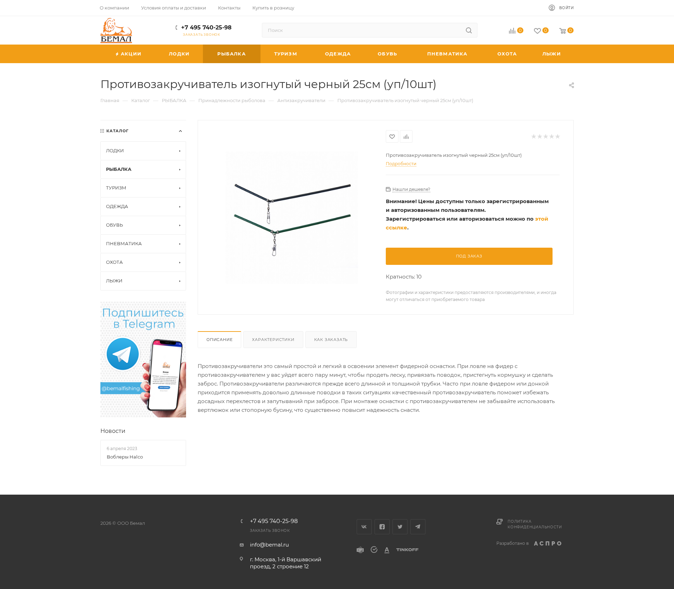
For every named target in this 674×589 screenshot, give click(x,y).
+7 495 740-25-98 (206, 27)
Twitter (400, 526)
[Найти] (468, 30)
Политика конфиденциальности (535, 524)
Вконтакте (364, 526)
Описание (219, 339)
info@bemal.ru (269, 544)
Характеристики (273, 339)
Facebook (382, 526)
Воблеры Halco (125, 457)
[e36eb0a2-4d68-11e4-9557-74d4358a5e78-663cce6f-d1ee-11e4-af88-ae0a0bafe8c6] (292, 218)
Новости (112, 431)
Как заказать (331, 339)
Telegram (417, 526)
